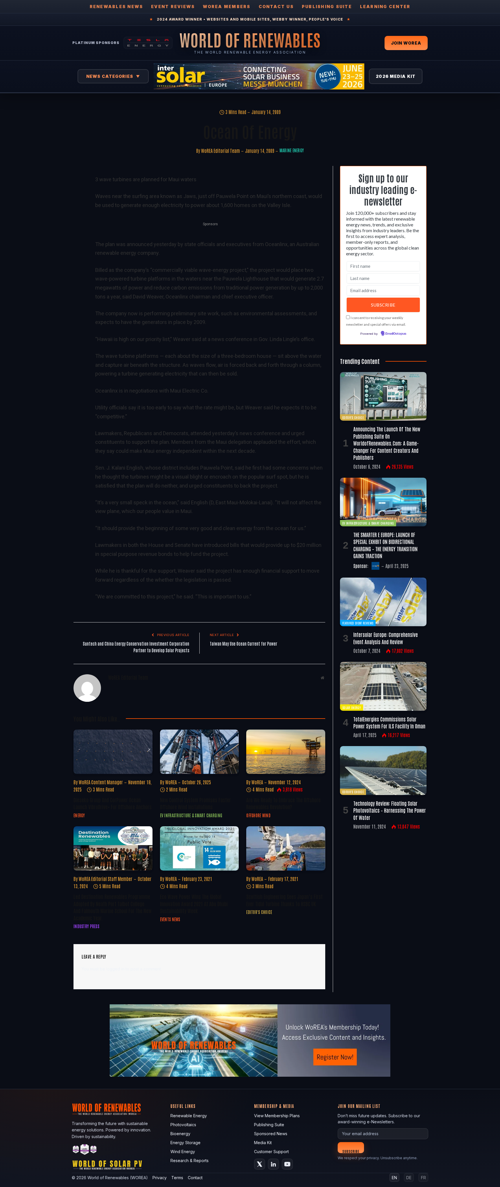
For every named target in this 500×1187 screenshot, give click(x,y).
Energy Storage (185, 1142)
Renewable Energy (188, 1115)
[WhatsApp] (78, 260)
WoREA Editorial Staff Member (106, 879)
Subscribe (350, 1151)
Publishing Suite (327, 6)
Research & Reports (189, 1160)
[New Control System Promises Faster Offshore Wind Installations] (199, 752)
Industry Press (86, 926)
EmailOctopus (395, 333)
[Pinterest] (78, 233)
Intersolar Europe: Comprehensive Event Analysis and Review (385, 638)
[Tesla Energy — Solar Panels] (148, 43)
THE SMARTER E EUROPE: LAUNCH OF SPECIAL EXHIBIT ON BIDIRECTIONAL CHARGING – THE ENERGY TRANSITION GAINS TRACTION (385, 545)
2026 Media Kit (396, 76)
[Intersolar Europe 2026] (259, 76)
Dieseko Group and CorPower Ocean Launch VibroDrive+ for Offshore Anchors (112, 803)
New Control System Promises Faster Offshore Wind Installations (195, 803)
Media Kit (263, 1142)
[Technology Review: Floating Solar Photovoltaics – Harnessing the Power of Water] (383, 770)
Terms (177, 1177)
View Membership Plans (277, 1115)
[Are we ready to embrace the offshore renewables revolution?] (285, 752)
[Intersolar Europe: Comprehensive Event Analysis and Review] (383, 602)
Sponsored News (270, 1133)
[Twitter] (78, 207)
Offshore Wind (258, 815)
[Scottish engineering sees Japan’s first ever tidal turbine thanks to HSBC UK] (285, 848)
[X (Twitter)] (259, 1164)
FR (423, 1177)
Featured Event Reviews (357, 623)
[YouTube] (287, 1164)
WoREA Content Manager (101, 782)
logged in (115, 968)
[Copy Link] (78, 286)
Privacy (159, 1177)
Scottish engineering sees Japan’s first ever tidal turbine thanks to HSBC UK (284, 900)
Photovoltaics (183, 1124)
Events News (170, 919)
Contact (195, 1177)
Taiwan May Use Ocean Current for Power (243, 643)
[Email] (78, 246)
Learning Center (385, 6)
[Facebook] (78, 193)
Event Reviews (173, 6)
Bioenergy (180, 1133)
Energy (79, 815)
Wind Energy (182, 1151)
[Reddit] (78, 273)
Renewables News (116, 6)
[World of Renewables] (85, 1150)
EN (394, 1177)
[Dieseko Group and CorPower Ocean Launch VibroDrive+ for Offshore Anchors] (112, 752)
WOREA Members (226, 6)
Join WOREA (406, 43)
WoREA (171, 782)
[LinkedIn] (78, 220)
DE (408, 1177)
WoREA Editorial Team (220, 150)
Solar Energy (351, 707)
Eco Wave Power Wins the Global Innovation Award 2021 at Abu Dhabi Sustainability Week (194, 903)
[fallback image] (250, 1040)
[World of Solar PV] (107, 1166)
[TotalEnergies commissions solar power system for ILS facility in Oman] (383, 686)
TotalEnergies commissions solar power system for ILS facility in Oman (389, 722)
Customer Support (271, 1151)
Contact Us (276, 6)
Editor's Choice (259, 912)
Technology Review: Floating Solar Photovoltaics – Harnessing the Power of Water (389, 810)
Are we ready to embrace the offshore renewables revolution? (283, 803)
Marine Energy (292, 150)
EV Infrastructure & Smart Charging (191, 815)
